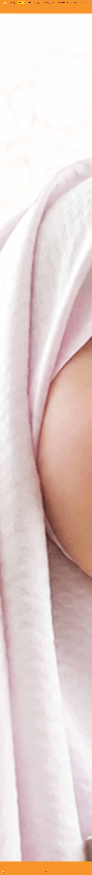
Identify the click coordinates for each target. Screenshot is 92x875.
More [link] (82, 3)
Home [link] (21, 3)
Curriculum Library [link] (33, 3)
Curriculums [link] (61, 3)
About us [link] (74, 3)
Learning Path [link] (48, 3)
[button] (90, 2)
